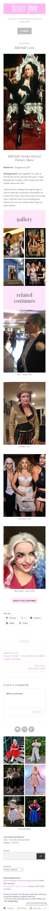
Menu (25, 31)
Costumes (24, 43)
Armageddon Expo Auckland (16, 886)
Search (7, 850)
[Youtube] (18, 729)
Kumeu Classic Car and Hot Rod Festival (21, 880)
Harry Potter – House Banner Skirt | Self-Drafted (24, 656)
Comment (37, 712)
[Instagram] (24, 729)
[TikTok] (31, 729)
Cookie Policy (13, 901)
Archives (7, 866)
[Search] (41, 856)
